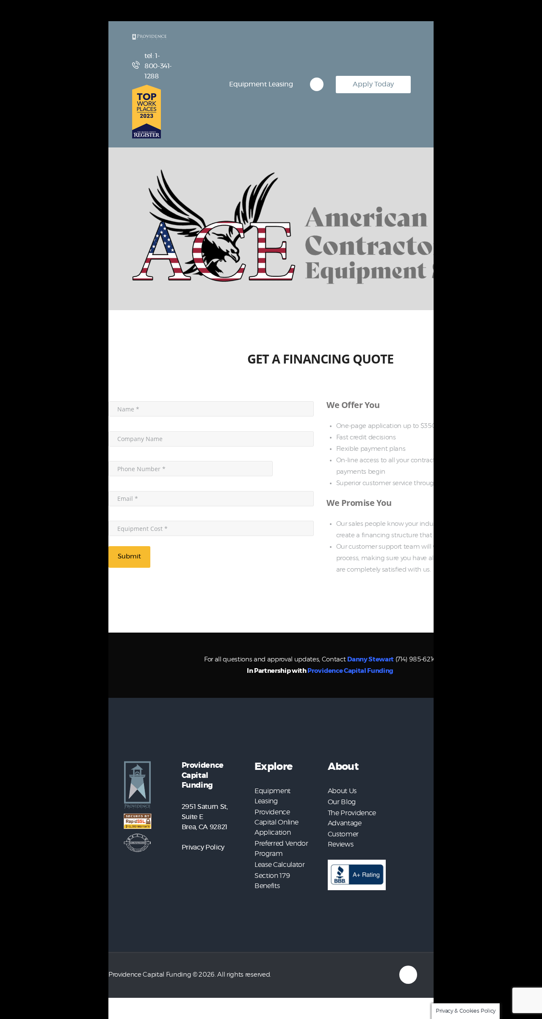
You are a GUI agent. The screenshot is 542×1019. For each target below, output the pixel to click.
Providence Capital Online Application (276, 822)
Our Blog (342, 802)
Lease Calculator (279, 864)
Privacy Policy (203, 847)
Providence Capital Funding (350, 671)
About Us (342, 791)
